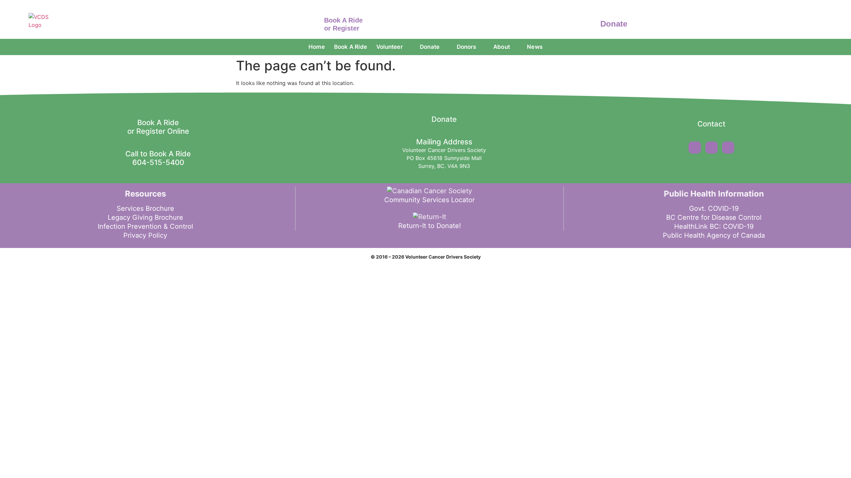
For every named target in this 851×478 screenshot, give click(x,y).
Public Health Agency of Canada (714, 235)
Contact (711, 124)
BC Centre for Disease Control (714, 217)
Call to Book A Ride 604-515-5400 (158, 158)
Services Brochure (145, 208)
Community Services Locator (429, 200)
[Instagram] (711, 147)
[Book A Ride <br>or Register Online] (158, 109)
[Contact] (711, 110)
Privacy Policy (145, 235)
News (535, 46)
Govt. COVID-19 (714, 208)
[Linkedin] (728, 147)
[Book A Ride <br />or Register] (314, 22)
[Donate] (590, 22)
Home (316, 46)
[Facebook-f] (694, 147)
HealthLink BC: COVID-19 (714, 226)
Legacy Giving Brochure (145, 217)
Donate (613, 23)
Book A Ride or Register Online (158, 126)
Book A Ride (350, 46)
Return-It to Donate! (429, 226)
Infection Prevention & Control (145, 226)
